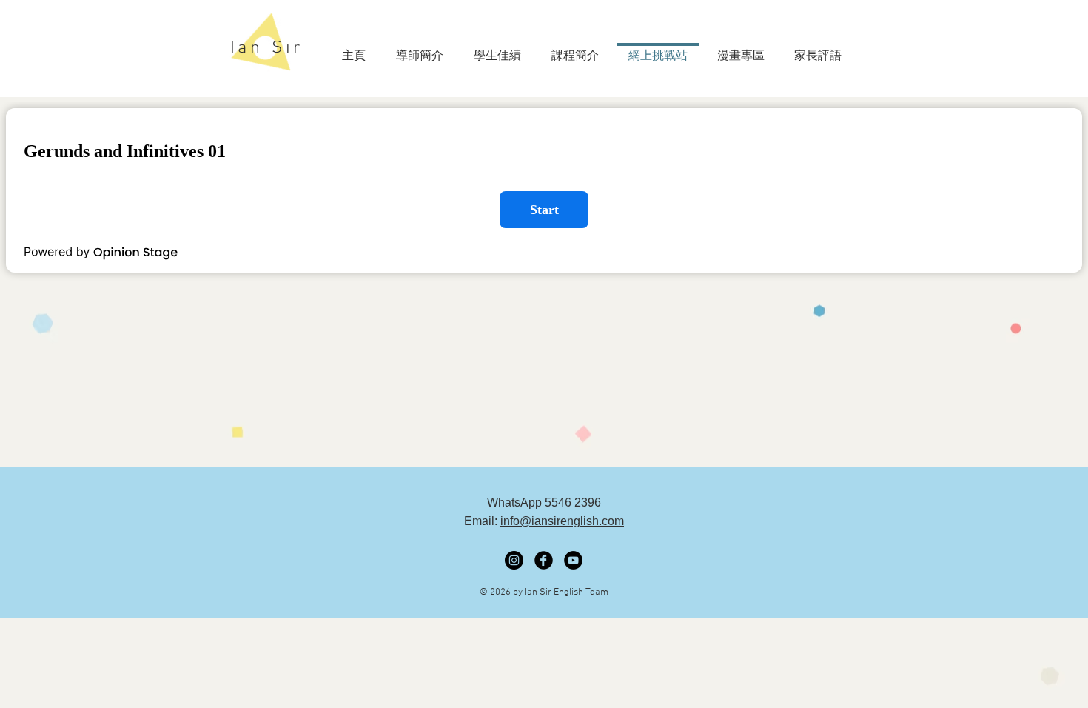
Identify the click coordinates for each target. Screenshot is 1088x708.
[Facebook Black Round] (543, 560)
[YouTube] (573, 560)
